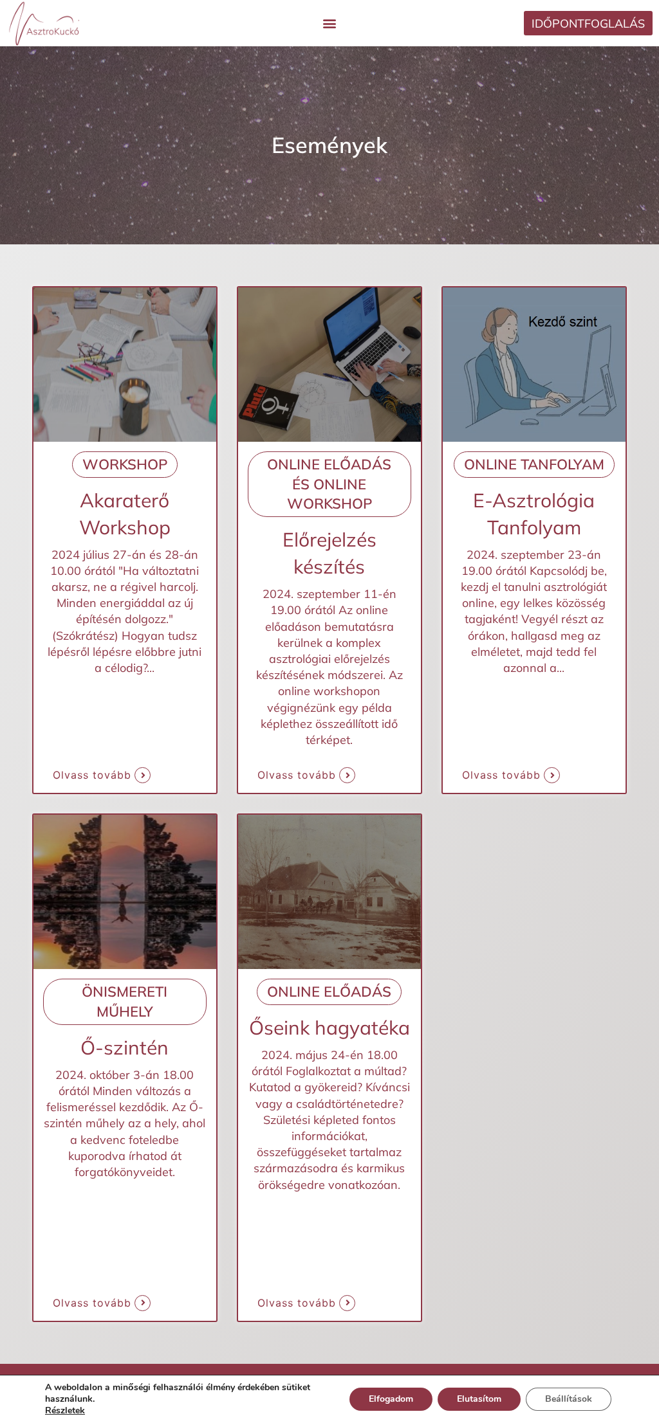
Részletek (65, 1411)
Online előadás (329, 992)
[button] (329, 23)
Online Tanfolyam (534, 464)
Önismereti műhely (124, 1001)
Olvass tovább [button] (92, 774)
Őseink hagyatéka (329, 1027)
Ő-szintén (124, 1047)
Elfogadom (391, 1399)
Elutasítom (479, 1399)
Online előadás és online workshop (329, 484)
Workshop (124, 464)
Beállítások (568, 1399)
